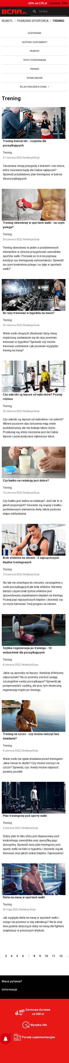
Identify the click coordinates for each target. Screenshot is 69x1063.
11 (53, 956)
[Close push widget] (10, 1034)
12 (60, 956)
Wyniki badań (34, 78)
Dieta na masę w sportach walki (24, 897)
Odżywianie (34, 33)
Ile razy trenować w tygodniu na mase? (28, 313)
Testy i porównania (34, 60)
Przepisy (34, 51)
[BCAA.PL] (14, 11)
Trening (34, 69)
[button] (49, 12)
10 (46, 956)
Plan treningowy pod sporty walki (25, 815)
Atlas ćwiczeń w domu (33, 86)
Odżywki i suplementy (34, 42)
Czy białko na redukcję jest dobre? (26, 480)
